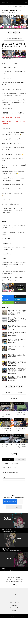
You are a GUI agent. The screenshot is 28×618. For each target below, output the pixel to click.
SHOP (14, 594)
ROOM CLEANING (14, 599)
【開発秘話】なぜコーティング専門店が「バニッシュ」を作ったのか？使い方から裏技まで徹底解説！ (17, 312)
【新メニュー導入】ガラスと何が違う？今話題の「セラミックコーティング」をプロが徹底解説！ (17, 319)
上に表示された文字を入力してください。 (14, 497)
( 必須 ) (9, 467)
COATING (14, 592)
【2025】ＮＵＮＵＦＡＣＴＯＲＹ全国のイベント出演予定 (17, 340)
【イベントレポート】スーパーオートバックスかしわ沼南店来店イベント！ (17, 354)
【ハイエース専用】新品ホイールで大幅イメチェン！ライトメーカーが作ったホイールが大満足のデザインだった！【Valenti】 (17, 370)
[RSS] (16, 585)
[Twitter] (11, 585)
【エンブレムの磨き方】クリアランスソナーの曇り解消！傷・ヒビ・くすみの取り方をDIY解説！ (17, 362)
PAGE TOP (25, 598)
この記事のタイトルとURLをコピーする (14, 38)
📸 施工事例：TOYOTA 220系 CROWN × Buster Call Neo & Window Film (17, 326)
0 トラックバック (20, 459)
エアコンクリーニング (14, 602)
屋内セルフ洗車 (14, 607)
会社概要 (14, 610)
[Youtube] (14, 585)
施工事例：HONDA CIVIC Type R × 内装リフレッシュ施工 (17, 333)
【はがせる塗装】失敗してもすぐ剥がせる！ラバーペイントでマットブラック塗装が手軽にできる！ (17, 377)
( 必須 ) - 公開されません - (10, 472)
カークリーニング (11, 12)
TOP (14, 597)
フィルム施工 (14, 605)
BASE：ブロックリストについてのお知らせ (17, 347)
